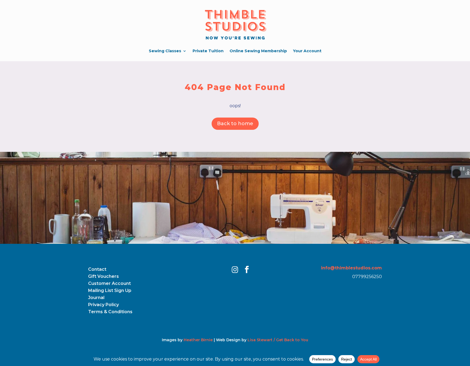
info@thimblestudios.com (351, 267)
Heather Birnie (198, 339)
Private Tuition (208, 50)
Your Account (307, 50)
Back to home (235, 124)
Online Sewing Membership (258, 50)
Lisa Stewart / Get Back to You (278, 339)
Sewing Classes (165, 50)
